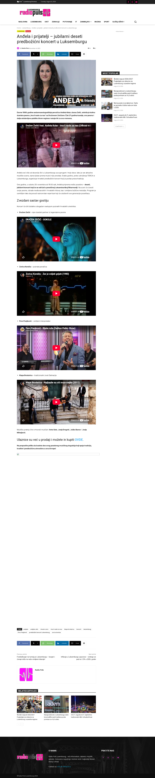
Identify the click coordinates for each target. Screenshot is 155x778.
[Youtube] (136, 2)
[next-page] (22, 724)
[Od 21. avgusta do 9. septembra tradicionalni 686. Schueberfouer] (83, 704)
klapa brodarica (69, 629)
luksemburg (87, 629)
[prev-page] (18, 724)
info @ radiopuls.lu (64, 766)
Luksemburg (26, 28)
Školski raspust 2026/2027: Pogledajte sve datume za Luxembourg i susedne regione (27, 717)
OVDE (79, 440)
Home (19, 28)
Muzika (28, 31)
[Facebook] (128, 2)
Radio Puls (25, 48)
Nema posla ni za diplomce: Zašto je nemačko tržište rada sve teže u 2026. (126, 105)
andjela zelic (34, 629)
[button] (135, 21)
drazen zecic (44, 629)
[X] (113, 758)
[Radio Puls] (18, 48)
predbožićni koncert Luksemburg (39, 632)
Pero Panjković (22, 632)
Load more (119, 126)
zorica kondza (56, 632)
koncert (78, 629)
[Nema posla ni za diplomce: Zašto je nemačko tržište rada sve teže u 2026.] (106, 106)
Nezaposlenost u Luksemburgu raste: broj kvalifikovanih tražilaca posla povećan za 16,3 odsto (56, 717)
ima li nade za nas (56, 629)
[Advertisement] (94, 12)
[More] (84, 54)
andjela (25, 629)
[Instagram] (132, 2)
